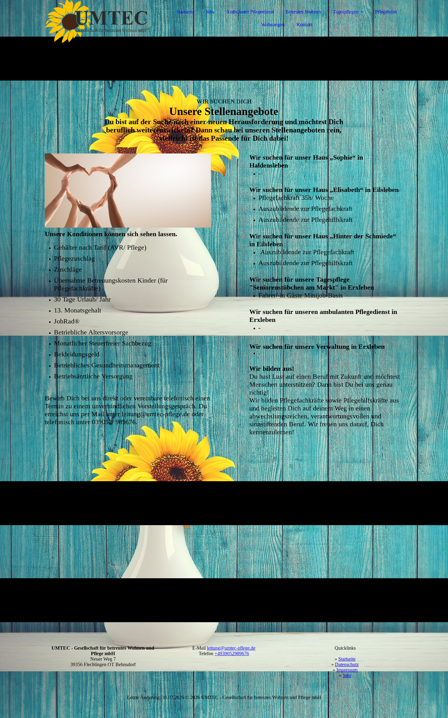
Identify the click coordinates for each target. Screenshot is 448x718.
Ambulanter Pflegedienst (250, 11)
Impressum (346, 670)
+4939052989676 (232, 653)
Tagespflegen (345, 11)
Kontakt (304, 24)
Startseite (185, 11)
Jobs (210, 11)
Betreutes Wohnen (303, 11)
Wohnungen (273, 24)
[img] (98, 21)
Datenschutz (347, 664)
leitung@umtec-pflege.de (231, 648)
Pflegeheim (386, 11)
